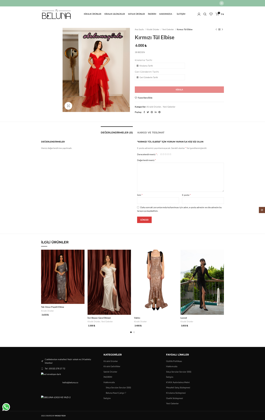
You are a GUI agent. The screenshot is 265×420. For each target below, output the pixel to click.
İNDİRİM (108, 377)
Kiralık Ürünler (153, 29)
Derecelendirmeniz (147, 154)
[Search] (205, 14)
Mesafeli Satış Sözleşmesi (178, 387)
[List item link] (70, 368)
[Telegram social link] (159, 112)
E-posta (186, 194)
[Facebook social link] (144, 112)
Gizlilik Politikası (174, 361)
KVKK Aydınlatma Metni (178, 382)
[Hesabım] (199, 14)
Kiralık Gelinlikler (112, 366)
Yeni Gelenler (168, 29)
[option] (50, 28)
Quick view (82, 254)
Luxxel (184, 317)
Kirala (179, 89)
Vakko (137, 317)
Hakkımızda (109, 382)
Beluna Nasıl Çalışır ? (116, 393)
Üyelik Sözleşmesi (174, 398)
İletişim (107, 398)
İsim (139, 194)
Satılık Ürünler (110, 371)
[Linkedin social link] (155, 112)
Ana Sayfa (139, 29)
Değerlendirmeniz (146, 160)
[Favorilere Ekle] (82, 261)
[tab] (117, 131)
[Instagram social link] (221, 3)
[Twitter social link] (148, 112)
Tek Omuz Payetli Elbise (52, 307)
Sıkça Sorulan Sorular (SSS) (118, 387)
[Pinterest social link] (152, 112)
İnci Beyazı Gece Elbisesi (99, 317)
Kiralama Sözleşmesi (176, 393)
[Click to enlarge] (68, 106)
